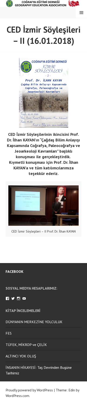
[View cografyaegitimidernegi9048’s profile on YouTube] (24, 298)
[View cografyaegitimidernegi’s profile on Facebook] (7, 298)
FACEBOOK (14, 271)
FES (9, 333)
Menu (81, 12)
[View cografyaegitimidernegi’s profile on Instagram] (18, 298)
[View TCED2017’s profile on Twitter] (13, 298)
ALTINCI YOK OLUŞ (21, 356)
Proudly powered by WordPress (29, 390)
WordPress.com (17, 395)
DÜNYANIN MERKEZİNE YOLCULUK (34, 321)
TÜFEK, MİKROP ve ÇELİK (26, 344)
